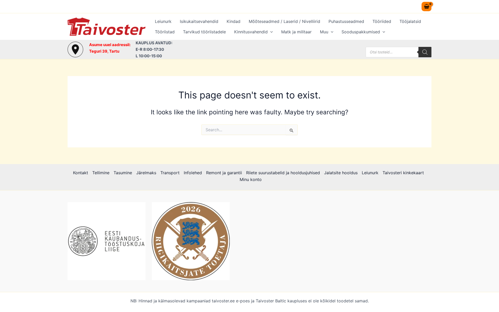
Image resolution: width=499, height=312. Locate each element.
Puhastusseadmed (346, 21)
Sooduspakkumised (361, 31)
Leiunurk (163, 21)
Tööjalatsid (410, 21)
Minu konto (251, 179)
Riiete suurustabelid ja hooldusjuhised (283, 172)
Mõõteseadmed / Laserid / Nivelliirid (284, 21)
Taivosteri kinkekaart (403, 172)
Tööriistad (165, 31)
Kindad (233, 21)
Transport (170, 172)
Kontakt (80, 172)
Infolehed (193, 172)
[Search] (424, 52)
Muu (324, 31)
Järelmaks (146, 172)
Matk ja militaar (296, 31)
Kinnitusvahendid (251, 31)
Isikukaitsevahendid (199, 21)
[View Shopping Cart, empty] (426, 6)
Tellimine (100, 172)
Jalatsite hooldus (341, 172)
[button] (270, 32)
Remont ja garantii (224, 172)
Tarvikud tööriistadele (204, 31)
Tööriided (381, 21)
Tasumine (123, 172)
